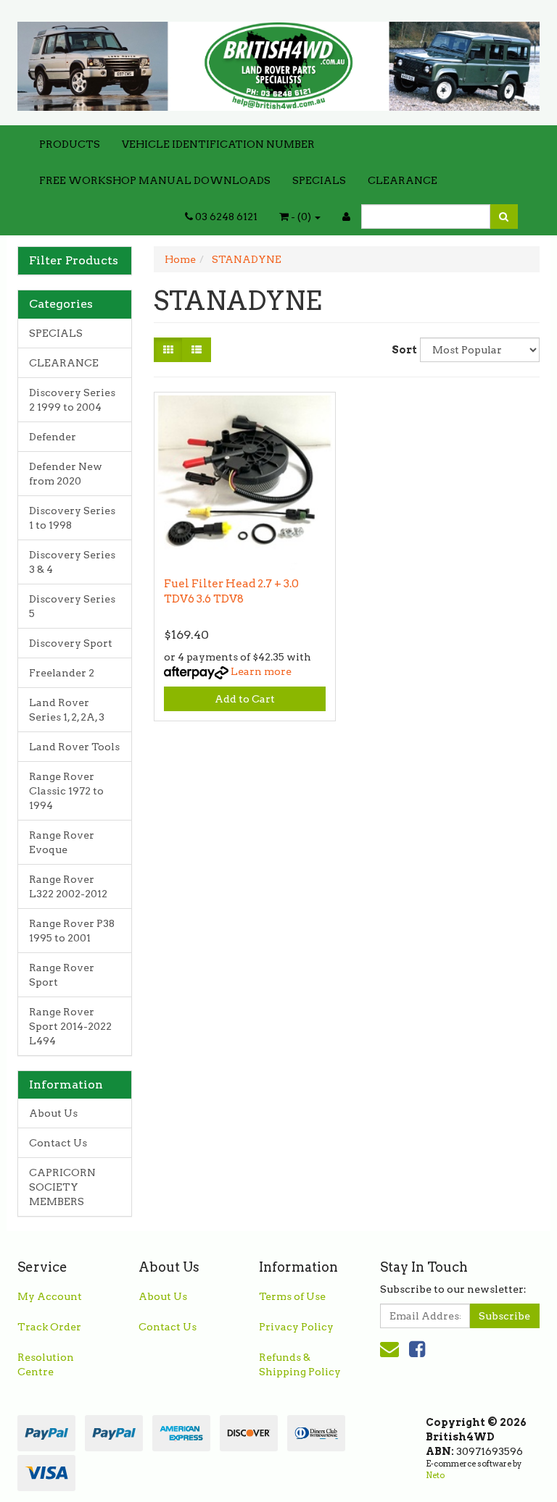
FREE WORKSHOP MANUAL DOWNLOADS (155, 180)
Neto (435, 1475)
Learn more (261, 671)
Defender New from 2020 (65, 474)
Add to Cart (245, 699)
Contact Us (58, 1143)
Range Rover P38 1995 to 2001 (72, 931)
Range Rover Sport (61, 975)
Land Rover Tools (74, 746)
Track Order (49, 1327)
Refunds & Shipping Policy (300, 1364)
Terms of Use (292, 1296)
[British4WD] (278, 61)
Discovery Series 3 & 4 (72, 562)
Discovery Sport (70, 643)
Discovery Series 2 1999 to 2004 (72, 400)
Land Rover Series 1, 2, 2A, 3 (66, 710)
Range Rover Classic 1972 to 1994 (66, 791)
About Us (53, 1113)
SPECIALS (319, 180)
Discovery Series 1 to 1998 (72, 518)
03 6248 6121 (225, 216)
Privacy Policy (296, 1327)
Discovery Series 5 (72, 606)
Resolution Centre (45, 1364)
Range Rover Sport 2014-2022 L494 (70, 1026)
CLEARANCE (402, 180)
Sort (400, 350)
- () (301, 216)
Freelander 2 (61, 673)
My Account (49, 1296)
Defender (52, 436)
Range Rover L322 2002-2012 (68, 886)
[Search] (504, 216)
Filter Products (73, 260)
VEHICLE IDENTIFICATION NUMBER (218, 144)
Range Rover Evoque (61, 842)
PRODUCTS (69, 144)
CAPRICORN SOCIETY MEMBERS (62, 1187)
